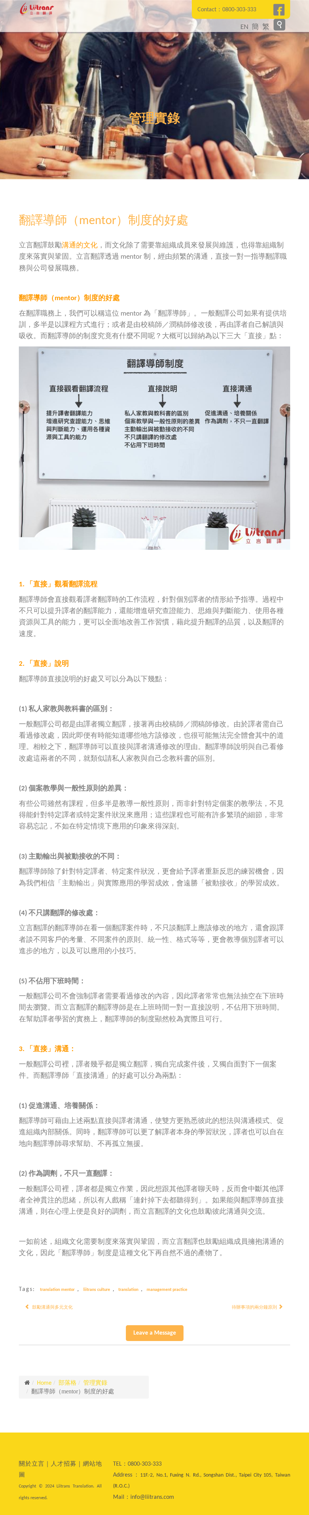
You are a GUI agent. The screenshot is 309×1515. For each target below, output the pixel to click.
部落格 (67, 1383)
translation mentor (57, 1290)
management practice (167, 1290)
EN (244, 27)
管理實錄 (95, 1383)
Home (44, 1383)
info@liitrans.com (152, 1497)
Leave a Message (154, 1333)
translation (128, 1290)
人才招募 (63, 1464)
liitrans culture (96, 1290)
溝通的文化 (80, 245)
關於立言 (31, 1464)
